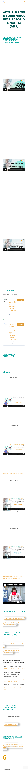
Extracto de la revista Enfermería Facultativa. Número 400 (13, 746)
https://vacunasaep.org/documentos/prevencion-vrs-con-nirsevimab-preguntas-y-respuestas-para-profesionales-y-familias (14, 679)
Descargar (20, 300)
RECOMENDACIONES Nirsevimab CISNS (11, 623)
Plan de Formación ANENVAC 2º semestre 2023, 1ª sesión (12, 331)
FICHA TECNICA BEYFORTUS (14, 618)
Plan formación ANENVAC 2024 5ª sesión (12, 305)
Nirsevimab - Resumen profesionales (11, 651)
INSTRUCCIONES (10, 724)
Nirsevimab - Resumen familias (14, 644)
